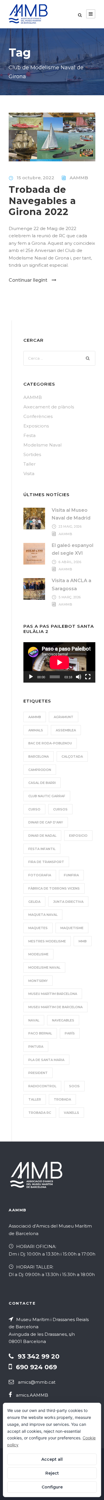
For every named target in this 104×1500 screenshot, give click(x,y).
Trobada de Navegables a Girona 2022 (42, 200)
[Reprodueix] (31, 677)
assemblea (66, 730)
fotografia (39, 875)
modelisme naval (44, 967)
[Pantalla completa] (88, 677)
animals (35, 730)
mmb (83, 941)
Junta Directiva (68, 902)
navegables (63, 1020)
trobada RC (39, 1113)
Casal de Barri (42, 783)
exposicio (78, 836)
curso (34, 809)
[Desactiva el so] (78, 677)
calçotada (72, 756)
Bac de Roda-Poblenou (50, 743)
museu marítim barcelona (52, 994)
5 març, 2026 (70, 597)
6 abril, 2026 (70, 562)
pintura (35, 1047)
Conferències (38, 416)
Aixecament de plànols (48, 407)
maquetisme (71, 928)
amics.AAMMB (32, 1395)
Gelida (34, 902)
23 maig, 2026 (70, 526)
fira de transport (46, 862)
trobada (62, 1099)
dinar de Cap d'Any (45, 822)
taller (34, 1099)
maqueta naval (42, 915)
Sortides (32, 454)
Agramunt (63, 717)
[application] (59, 662)
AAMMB (79, 177)
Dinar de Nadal (42, 836)
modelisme (38, 954)
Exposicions (36, 426)
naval (33, 1020)
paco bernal (40, 1033)
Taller (29, 464)
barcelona (38, 756)
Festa (29, 435)
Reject (52, 1473)
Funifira (71, 875)
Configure (52, 1487)
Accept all (52, 1459)
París (70, 1033)
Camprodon (39, 770)
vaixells (71, 1113)
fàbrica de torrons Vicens (54, 888)
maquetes (38, 928)
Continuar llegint (28, 280)
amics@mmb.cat (36, 1382)
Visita (28, 473)
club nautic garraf (46, 796)
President (38, 1073)
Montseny (38, 981)
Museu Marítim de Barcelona (55, 1007)
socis (74, 1086)
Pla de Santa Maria (46, 1060)
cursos (60, 809)
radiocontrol (42, 1086)
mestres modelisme (47, 941)
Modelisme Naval (42, 445)
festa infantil (41, 849)
